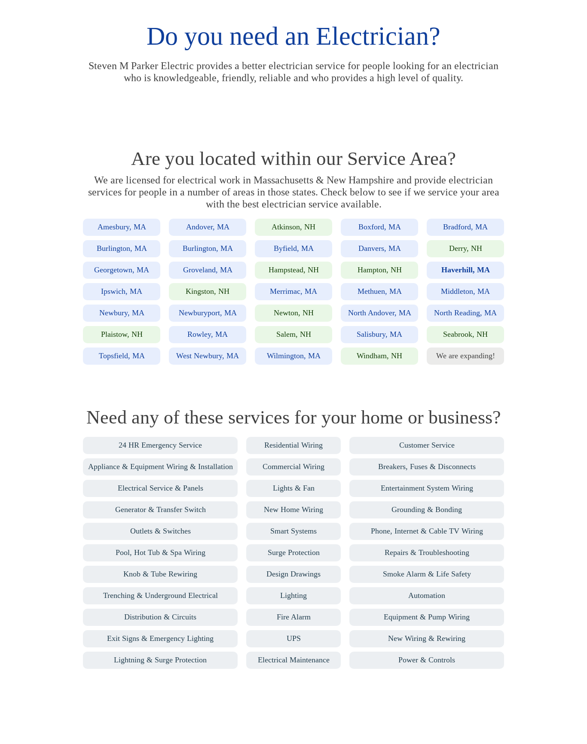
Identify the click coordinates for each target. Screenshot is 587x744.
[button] (121, 227)
